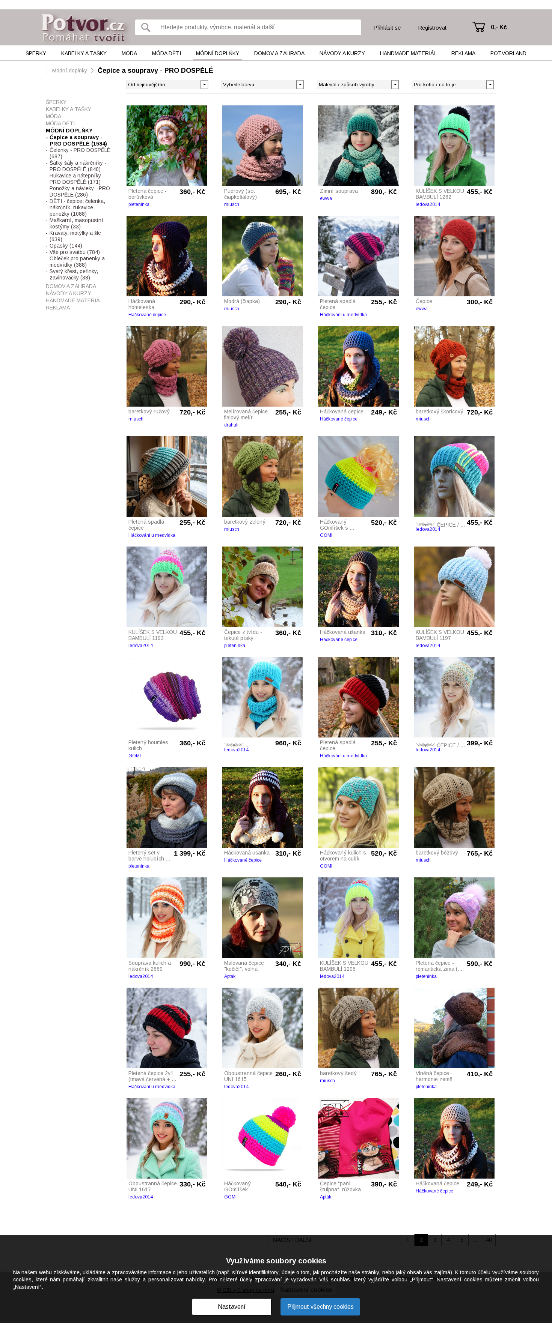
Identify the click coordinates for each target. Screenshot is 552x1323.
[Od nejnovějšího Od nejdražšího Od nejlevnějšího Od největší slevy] (167, 84)
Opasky (66, 246)
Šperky (36, 53)
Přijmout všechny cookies (320, 1306)
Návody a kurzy (342, 53)
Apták (229, 976)
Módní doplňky (217, 53)
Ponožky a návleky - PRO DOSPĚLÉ (80, 191)
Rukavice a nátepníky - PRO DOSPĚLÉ (77, 179)
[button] (299, 84)
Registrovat (432, 27)
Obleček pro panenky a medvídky (77, 261)
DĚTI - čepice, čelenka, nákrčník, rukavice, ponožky (77, 207)
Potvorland (508, 53)
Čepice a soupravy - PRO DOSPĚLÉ (155, 70)
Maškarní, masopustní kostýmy (76, 223)
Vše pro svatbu (75, 252)
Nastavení (232, 1306)
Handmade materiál (408, 53)
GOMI (326, 535)
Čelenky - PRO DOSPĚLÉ (80, 153)
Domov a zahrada (279, 53)
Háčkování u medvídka (343, 314)
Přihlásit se (387, 27)
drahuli (231, 425)
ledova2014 (428, 204)
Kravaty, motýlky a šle (75, 236)
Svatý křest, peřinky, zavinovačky (74, 274)
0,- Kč (499, 27)
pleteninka (138, 204)
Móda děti (166, 53)
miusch (231, 204)
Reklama (463, 53)
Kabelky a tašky (84, 53)
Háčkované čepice (147, 314)
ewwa (326, 198)
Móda (129, 53)
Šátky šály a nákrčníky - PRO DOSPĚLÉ (78, 166)
